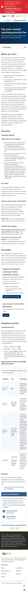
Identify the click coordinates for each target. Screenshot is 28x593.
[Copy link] (24, 590)
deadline (19, 66)
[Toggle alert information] (13, 16)
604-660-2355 (10, 513)
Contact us (18, 573)
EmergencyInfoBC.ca (12, 8)
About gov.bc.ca (5, 570)
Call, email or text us (20, 559)
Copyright (18, 570)
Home (2, 568)
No (17, 528)
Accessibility (19, 568)
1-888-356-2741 (10, 518)
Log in (6, 315)
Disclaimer (4, 573)
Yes (12, 528)
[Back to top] (24, 585)
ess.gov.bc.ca (11, 12)
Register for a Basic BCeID (11, 297)
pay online (9, 187)
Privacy (3, 576)
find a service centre (8, 561)
